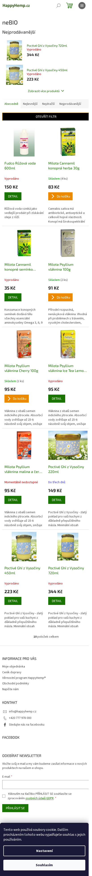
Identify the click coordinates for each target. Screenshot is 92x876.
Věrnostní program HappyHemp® (24, 678)
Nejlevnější (30, 104)
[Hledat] (58, 5)
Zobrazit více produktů (44, 91)
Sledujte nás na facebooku (26, 724)
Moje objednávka (13, 666)
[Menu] (81, 5)
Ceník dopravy (11, 672)
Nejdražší (48, 104)
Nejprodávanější (70, 104)
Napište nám (10, 689)
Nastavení (44, 850)
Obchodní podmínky (15, 683)
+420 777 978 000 (20, 718)
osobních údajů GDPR (39, 798)
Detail (13, 196)
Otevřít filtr (46, 116)
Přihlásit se (15, 808)
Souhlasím (44, 865)
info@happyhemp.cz (22, 711)
